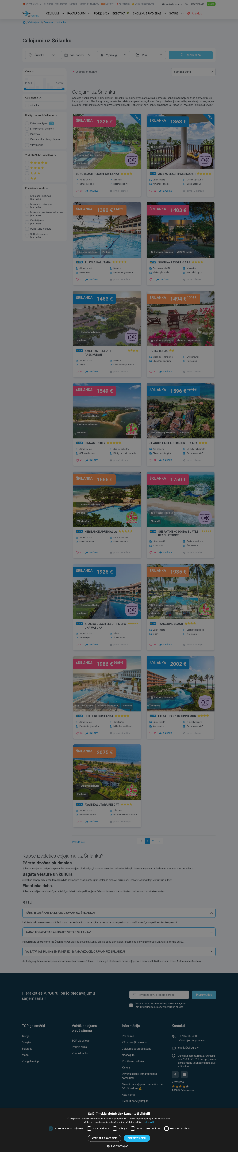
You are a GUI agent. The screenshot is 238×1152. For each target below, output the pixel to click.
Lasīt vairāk (149, 1122)
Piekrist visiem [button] (137, 1138)
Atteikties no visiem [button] (104, 1138)
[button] (119, 1146)
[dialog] (119, 1130)
